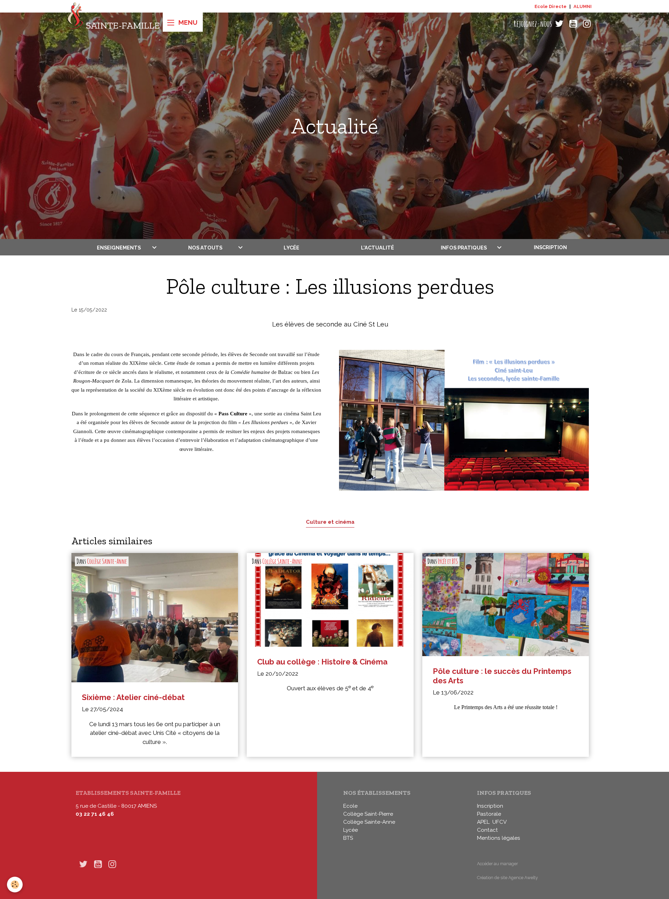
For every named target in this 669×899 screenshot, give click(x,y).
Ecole (350, 806)
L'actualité (377, 247)
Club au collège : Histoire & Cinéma (322, 661)
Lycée (291, 247)
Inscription (550, 247)
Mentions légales (498, 838)
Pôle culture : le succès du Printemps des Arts (502, 676)
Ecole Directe (551, 6)
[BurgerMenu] (183, 22)
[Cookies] (15, 884)
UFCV (499, 822)
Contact (487, 830)
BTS (348, 838)
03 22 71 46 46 (95, 814)
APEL (483, 822)
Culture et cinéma (330, 522)
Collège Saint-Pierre (368, 814)
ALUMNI (583, 6)
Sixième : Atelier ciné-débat (133, 697)
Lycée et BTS (448, 561)
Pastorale (489, 814)
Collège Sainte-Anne (107, 561)
